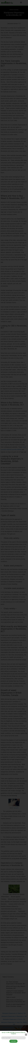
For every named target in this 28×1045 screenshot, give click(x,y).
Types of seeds (10, 997)
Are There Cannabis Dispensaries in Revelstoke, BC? (15, 983)
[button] (21, 2)
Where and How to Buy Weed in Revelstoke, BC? (15, 987)
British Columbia (14, 9)
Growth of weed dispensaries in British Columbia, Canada (15, 1005)
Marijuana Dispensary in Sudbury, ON (14, 1013)
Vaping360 (16, 807)
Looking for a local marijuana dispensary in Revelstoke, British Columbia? (16, 992)
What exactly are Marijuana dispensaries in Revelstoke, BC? (15, 1001)
